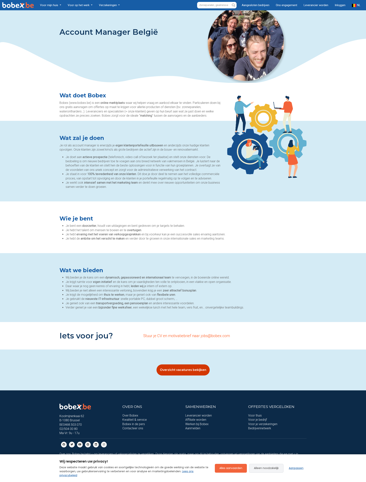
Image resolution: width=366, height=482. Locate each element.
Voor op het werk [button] (79, 5)
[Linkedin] (96, 444)
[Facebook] (64, 444)
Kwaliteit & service (134, 419)
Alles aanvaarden (230, 468)
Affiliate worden (195, 419)
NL (358, 5)
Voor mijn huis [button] (49, 5)
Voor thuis (255, 415)
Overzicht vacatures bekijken (183, 370)
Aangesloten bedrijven (255, 5)
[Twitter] (72, 444)
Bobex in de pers (133, 424)
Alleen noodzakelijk (266, 468)
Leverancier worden (316, 5)
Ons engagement (286, 5)
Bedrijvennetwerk (259, 428)
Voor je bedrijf (257, 419)
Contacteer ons (132, 428)
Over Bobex (130, 415)
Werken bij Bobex (197, 424)
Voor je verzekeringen (262, 424)
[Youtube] (80, 444)
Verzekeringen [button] (108, 5)
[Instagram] (104, 444)
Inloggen (340, 5)
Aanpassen (296, 468)
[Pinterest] (88, 444)
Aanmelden (192, 428)
